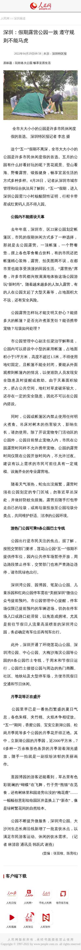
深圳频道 (20, 18)
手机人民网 (45, 902)
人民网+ (28, 902)
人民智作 (45, 926)
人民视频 (11, 926)
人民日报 (11, 902)
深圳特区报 (59, 53)
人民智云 (28, 926)
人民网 (5, 18)
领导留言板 (62, 902)
